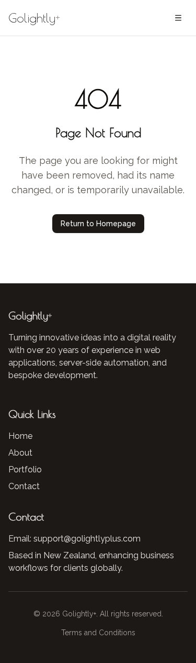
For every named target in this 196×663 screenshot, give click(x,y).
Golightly (34, 17)
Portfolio (25, 469)
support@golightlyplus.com (87, 539)
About (20, 453)
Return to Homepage (98, 223)
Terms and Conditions (98, 632)
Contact (24, 486)
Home (20, 436)
